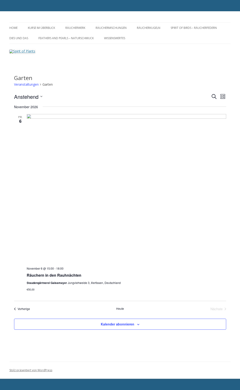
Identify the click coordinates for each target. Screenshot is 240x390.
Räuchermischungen (111, 28)
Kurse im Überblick (41, 28)
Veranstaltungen (26, 84)
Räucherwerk (75, 28)
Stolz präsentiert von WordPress (30, 370)
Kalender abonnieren (117, 324)
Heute (120, 308)
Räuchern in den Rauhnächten (54, 275)
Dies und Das (18, 38)
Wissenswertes (114, 38)
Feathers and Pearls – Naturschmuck (66, 38)
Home (13, 28)
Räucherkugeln (148, 28)
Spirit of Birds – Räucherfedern (194, 28)
